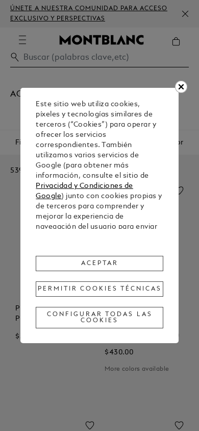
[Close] (181, 87)
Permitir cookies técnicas (100, 289)
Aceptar (99, 263)
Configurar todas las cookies (100, 318)
